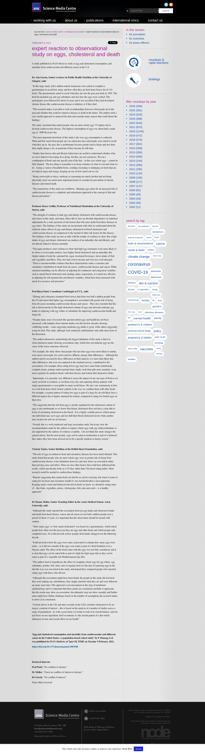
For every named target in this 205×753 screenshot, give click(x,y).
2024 (132, 114)
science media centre (54, 32)
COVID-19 (138, 272)
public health (160, 337)
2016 (132, 148)
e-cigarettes (143, 289)
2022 (132, 122)
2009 (132, 177)
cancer (160, 243)
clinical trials (157, 256)
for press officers (139, 42)
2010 (132, 173)
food (160, 300)
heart (140, 312)
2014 (132, 156)
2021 (132, 127)
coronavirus (139, 264)
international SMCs (126, 20)
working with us (44, 20)
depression (156, 277)
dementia (156, 271)
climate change (139, 257)
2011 (132, 169)
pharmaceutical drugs (139, 331)
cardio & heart (136, 250)
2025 (132, 110)
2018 (132, 139)
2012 (132, 164)
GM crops (131, 312)
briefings (154, 79)
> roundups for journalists (73, 32)
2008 (132, 181)
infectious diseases (154, 312)
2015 (132, 152)
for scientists (136, 38)
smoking (159, 343)
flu (153, 300)
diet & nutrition (148, 283)
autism (148, 237)
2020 (132, 131)
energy (155, 289)
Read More (127, 749)
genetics (156, 306)
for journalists (137, 34)
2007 (132, 185)
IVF (129, 318)
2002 (132, 207)
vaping (158, 348)
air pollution (143, 226)
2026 (132, 106)
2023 (132, 118)
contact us (155, 20)
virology (159, 354)
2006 (132, 190)
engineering (156, 295)
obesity (157, 318)
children (151, 250)
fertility (145, 300)
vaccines (146, 349)
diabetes (132, 282)
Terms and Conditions (43, 736)
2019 (132, 135)
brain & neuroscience (140, 243)
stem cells (132, 348)
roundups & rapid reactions (158, 61)
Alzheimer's (158, 232)
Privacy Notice (60, 736)
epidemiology (133, 300)
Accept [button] (138, 749)
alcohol (155, 226)
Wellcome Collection (105, 727)
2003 (132, 202)
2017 (132, 143)
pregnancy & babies (140, 337)
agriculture (131, 226)
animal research (135, 237)
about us (71, 20)
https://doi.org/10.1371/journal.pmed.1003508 (55, 646)
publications (95, 20)
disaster (131, 289)
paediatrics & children (140, 324)
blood (156, 237)
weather (132, 359)
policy (157, 331)
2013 (132, 160)
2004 (132, 198)
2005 (132, 194)
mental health (142, 318)
